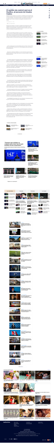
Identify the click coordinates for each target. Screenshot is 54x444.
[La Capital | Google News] (16, 439)
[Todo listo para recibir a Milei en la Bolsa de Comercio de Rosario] (20, 275)
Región (17, 5)
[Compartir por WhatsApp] (49, 12)
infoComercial (15, 425)
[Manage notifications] (52, 442)
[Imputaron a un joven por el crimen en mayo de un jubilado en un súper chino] (20, 268)
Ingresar (49, 3)
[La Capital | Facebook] (9, 439)
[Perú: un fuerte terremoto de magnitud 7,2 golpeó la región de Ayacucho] (20, 333)
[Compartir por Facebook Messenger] (49, 16)
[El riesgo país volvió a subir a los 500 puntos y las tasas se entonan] (12, 129)
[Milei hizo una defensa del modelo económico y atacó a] (20, 318)
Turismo (43, 5)
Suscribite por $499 (45, 3)
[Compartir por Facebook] (49, 8)
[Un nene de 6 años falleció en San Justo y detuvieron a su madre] (20, 362)
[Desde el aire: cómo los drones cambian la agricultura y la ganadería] (20, 254)
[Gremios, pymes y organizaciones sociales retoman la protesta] (27, 126)
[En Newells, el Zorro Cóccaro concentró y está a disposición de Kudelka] (42, 62)
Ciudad (13, 5)
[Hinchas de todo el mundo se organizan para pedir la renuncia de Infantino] (20, 326)
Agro (34, 5)
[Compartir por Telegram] (49, 14)
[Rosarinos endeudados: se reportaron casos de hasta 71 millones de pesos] (27, 129)
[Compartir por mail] (49, 17)
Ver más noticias (21, 366)
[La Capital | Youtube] (15, 439)
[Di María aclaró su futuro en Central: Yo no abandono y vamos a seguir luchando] (21, 208)
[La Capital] (27, 3)
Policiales (30, 5)
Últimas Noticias (5, 5)
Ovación (21, 5)
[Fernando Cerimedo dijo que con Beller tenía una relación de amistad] (20, 355)
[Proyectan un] (20, 239)
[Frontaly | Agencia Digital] (48, 440)
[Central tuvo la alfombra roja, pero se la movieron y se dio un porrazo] (42, 37)
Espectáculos (38, 5)
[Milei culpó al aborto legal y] (20, 290)
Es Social (47, 5)
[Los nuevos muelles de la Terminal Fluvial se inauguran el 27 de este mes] (12, 126)
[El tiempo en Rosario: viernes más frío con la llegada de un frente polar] (20, 282)
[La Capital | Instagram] (13, 439)
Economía (25, 5)
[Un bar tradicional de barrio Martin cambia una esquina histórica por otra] (42, 40)
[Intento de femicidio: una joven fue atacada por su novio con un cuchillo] (20, 261)
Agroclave (15, 424)
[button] (3, 3)
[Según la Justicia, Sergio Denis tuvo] (20, 347)
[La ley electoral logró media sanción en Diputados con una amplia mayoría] (20, 246)
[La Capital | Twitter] (11, 439)
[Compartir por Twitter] (49, 10)
